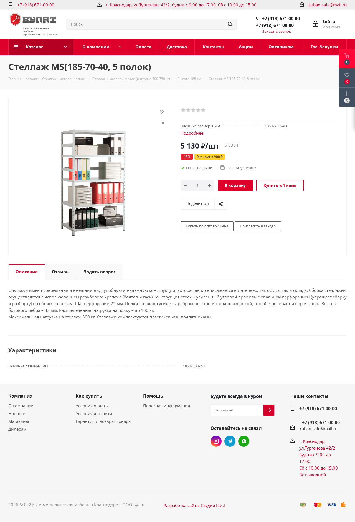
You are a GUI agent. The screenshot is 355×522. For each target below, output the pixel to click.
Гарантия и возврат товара (103, 421)
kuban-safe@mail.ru (327, 4)
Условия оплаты (92, 405)
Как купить (89, 396)
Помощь (153, 396)
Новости (17, 413)
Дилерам (17, 429)
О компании (21, 405)
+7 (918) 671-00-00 (35, 4)
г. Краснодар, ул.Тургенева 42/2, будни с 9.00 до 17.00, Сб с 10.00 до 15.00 (181, 4)
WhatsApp (243, 441)
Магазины (18, 421)
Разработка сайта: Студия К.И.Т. (195, 505)
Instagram (216, 441)
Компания (20, 396)
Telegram (229, 441)
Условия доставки (94, 413)
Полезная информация (166, 405)
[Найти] (230, 24)
